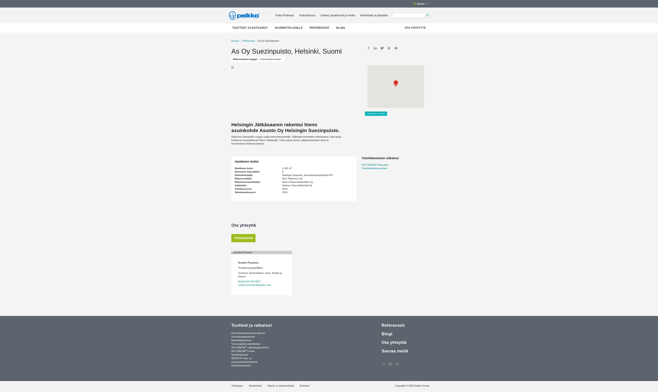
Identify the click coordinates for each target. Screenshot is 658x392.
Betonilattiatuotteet (241, 340)
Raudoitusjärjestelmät (243, 336)
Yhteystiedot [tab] (243, 238)
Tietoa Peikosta (284, 15)
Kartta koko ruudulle (376, 113)
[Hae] (427, 15)
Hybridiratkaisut (239, 354)
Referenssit (319, 27)
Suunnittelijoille (289, 27)
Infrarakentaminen (241, 365)
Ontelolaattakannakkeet (374, 168)
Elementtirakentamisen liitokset (248, 333)
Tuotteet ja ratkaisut (250, 27)
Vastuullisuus (307, 15)
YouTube (390, 362)
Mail (396, 48)
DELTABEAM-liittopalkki (375, 164)
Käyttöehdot (255, 385)
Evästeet (304, 385)
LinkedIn (375, 48)
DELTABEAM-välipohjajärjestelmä (250, 347)
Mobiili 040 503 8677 (249, 281)
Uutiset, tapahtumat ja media (337, 15)
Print (389, 48)
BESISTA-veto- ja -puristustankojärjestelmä (244, 360)
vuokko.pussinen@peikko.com (254, 285)
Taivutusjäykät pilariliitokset (245, 343)
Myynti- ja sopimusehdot (281, 385)
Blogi (340, 27)
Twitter (382, 48)
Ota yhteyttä (415, 27)
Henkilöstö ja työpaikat (374, 15)
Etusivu (235, 40)
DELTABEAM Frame (243, 350)
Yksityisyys (237, 385)
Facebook (368, 48)
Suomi (420, 3)
